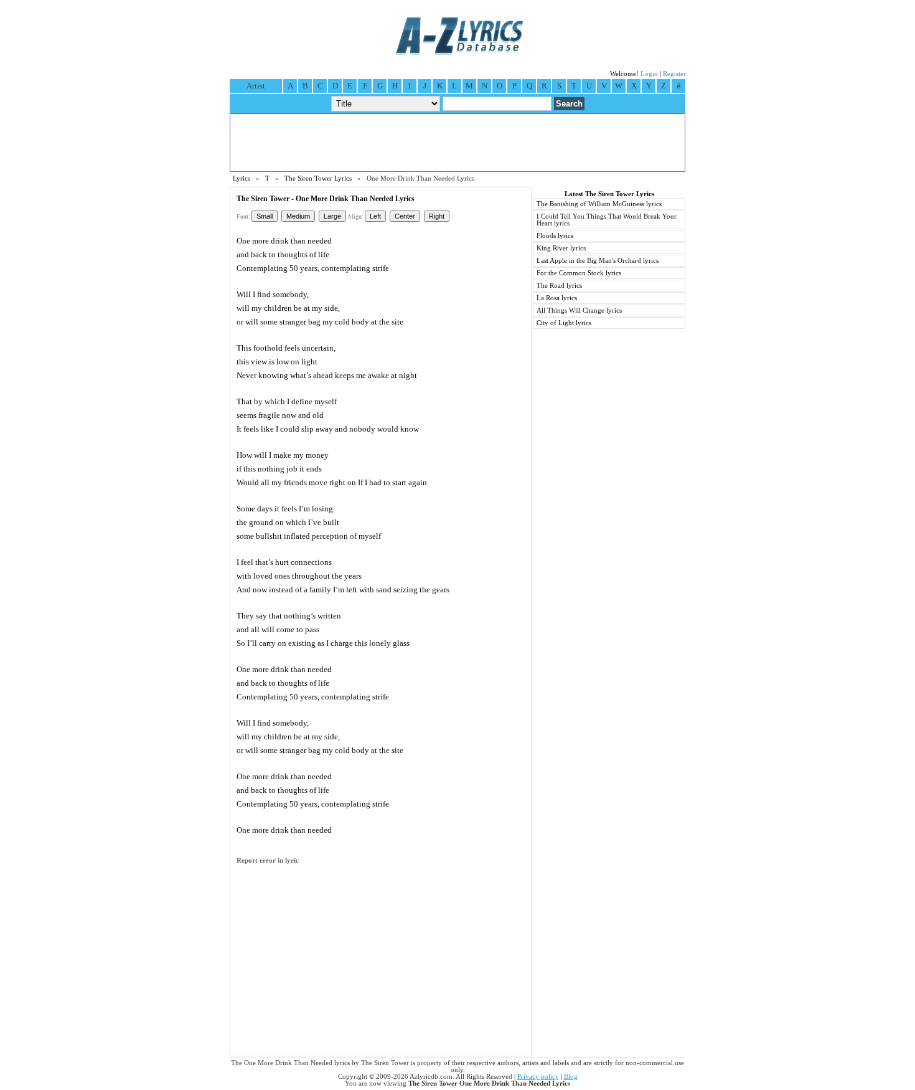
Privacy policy (538, 1076)
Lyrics (241, 178)
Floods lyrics (555, 235)
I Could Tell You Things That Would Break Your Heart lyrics (607, 220)
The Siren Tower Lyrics (318, 178)
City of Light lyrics (564, 323)
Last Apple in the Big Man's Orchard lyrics (598, 260)
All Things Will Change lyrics (579, 310)
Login (649, 73)
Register (674, 73)
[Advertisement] (457, 143)
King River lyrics (561, 248)
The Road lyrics (559, 285)
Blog (571, 1076)
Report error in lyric (268, 860)
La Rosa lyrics (557, 298)
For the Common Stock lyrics (579, 273)
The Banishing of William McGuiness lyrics (599, 204)
